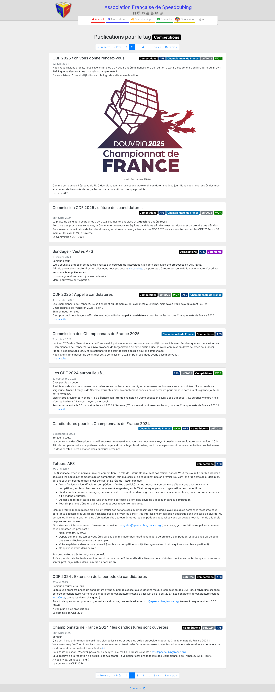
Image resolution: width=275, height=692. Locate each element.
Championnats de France (183, 58)
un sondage (136, 268)
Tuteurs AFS (64, 463)
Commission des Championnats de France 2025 (96, 333)
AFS (161, 58)
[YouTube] (148, 13)
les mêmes (59, 597)
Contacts (135, 688)
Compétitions (166, 37)
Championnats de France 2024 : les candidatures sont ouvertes (110, 627)
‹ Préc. (118, 47)
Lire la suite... (60, 319)
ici (103, 648)
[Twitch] (139, 13)
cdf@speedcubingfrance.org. (162, 601)
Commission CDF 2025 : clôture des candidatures (98, 207)
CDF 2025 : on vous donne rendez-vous (88, 58)
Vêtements (215, 251)
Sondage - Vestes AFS (73, 251)
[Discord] (157, 13)
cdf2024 (187, 373)
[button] (117, 19)
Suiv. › (157, 47)
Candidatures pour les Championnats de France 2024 (101, 423)
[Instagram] (161, 13)
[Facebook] (135, 13)
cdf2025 (207, 58)
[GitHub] (144, 13)
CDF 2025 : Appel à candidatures (83, 294)
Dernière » (171, 47)
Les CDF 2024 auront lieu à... (79, 373)
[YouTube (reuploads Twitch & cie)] (153, 13)
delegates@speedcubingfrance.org (140, 525)
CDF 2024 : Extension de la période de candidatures (100, 576)
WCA (218, 58)
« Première (103, 47)
